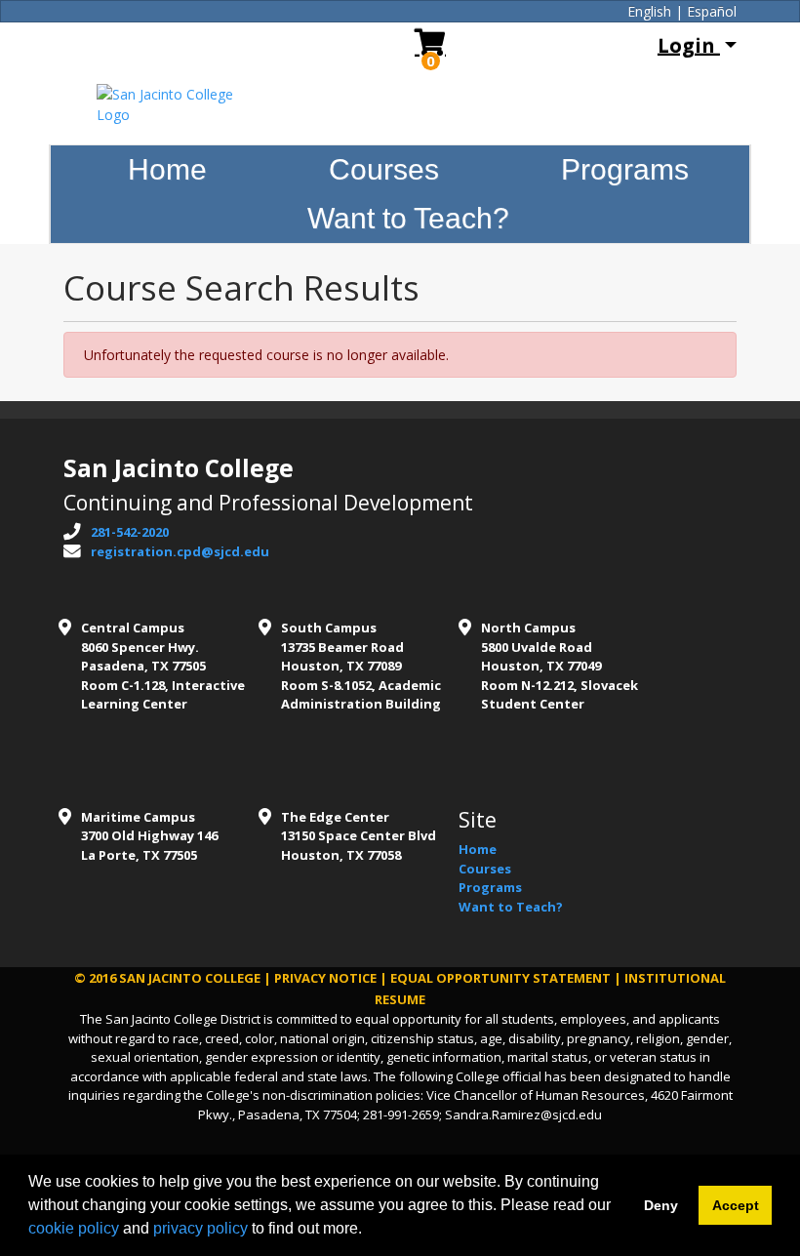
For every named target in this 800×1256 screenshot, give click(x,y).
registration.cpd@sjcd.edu (180, 551)
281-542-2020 (130, 532)
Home (167, 169)
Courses (384, 169)
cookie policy (73, 1228)
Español (712, 11)
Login (689, 45)
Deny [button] (661, 1205)
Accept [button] (735, 1205)
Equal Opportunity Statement (500, 978)
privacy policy (200, 1228)
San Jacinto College (189, 978)
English (649, 11)
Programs (625, 169)
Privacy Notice (325, 978)
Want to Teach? (408, 218)
